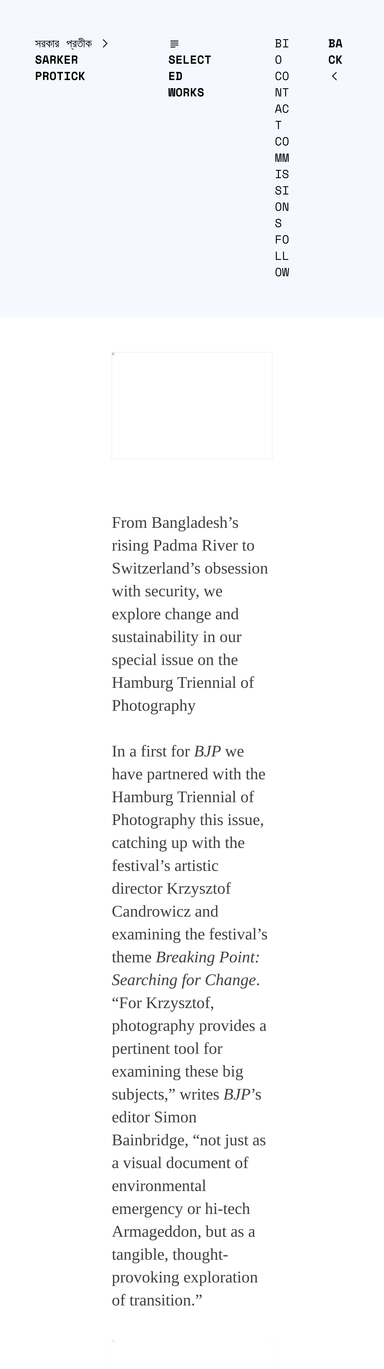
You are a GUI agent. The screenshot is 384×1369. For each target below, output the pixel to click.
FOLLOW (282, 255)
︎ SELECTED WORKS (190, 67)
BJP (207, 751)
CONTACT (282, 100)
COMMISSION (282, 173)
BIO (282, 51)
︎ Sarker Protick (73, 59)
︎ (335, 59)
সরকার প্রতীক (63, 43)
